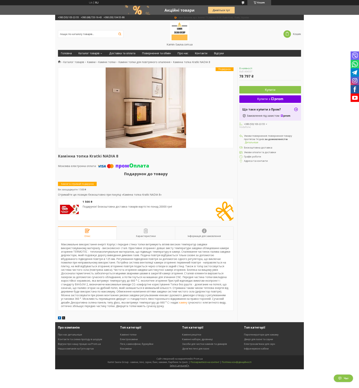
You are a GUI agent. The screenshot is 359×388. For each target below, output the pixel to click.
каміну (183, 302)
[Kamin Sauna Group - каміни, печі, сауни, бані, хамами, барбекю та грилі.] (180, 31)
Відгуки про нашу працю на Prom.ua (79, 344)
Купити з (263, 99)
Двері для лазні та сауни (258, 339)
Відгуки (219, 53)
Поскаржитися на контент (205, 362)
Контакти (201, 53)
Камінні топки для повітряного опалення (144, 62)
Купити (270, 90)
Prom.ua (198, 358)
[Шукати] (119, 34)
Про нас (182, 53)
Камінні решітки (191, 334)
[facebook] (59, 318)
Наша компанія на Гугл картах (76, 348)
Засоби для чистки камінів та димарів (204, 344)
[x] (63, 318)
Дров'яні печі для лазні (195, 348)
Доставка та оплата (122, 53)
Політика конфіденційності (236, 362)
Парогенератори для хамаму (261, 334)
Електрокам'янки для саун (259, 344)
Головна (66, 53)
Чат (346, 378)
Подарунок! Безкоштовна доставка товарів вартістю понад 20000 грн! (127, 206)
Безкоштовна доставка (258, 147)
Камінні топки (107, 62)
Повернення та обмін (156, 53)
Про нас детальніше (70, 334)
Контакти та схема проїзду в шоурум (80, 339)
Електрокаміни (129, 339)
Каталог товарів (88, 53)
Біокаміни (126, 348)
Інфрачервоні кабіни (256, 348)
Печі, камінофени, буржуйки (136, 344)
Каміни (91, 62)
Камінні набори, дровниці (197, 339)
